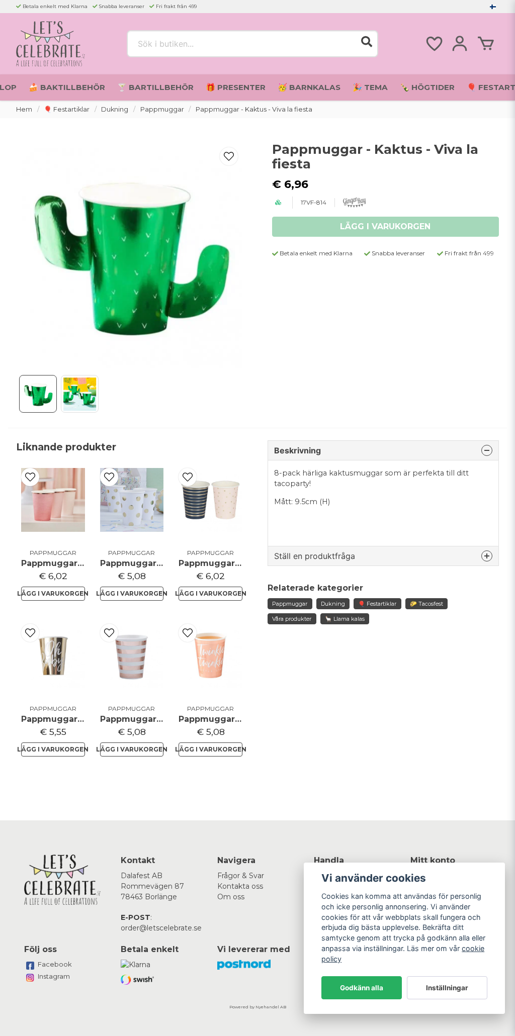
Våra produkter (291, 618)
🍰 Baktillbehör (67, 87)
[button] (493, 7)
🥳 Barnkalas (309, 87)
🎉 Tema (370, 87)
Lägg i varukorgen (53, 593)
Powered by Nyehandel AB (257, 1006)
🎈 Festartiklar (67, 109)
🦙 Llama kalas (345, 618)
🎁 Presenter (236, 87)
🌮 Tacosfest (426, 603)
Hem (24, 109)
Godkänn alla (361, 988)
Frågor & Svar (240, 875)
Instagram (54, 976)
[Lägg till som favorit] (433, 44)
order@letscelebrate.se (161, 927)
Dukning (114, 109)
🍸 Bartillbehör (155, 87)
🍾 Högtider (427, 87)
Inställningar (447, 988)
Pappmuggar (162, 109)
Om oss (230, 896)
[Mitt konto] (460, 44)
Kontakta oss (240, 886)
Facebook (55, 964)
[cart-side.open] (486, 44)
